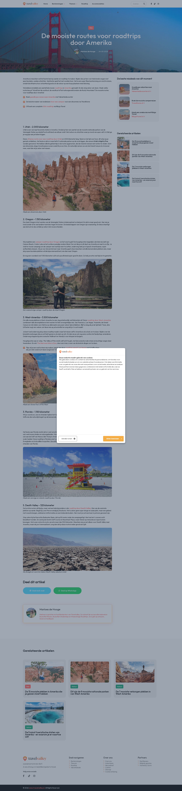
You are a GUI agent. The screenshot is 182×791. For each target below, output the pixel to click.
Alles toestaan (112, 439)
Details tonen (67, 439)
